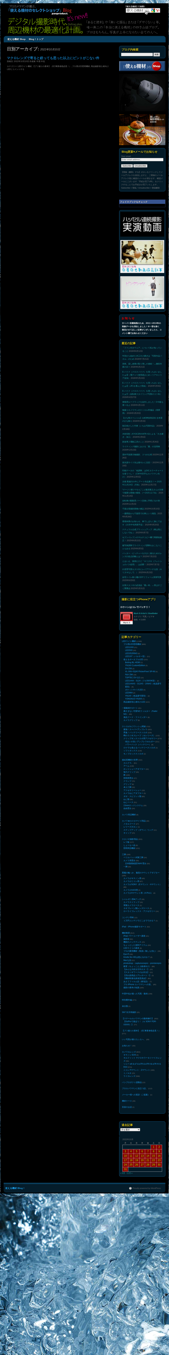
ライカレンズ (129, 1015)
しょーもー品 (129, 814)
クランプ (127, 759)
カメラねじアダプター (133, 769)
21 (147, 1097)
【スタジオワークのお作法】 (136, 924)
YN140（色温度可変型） (136, 686)
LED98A (129, 684)
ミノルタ (127, 1013)
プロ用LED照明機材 (81, 66)
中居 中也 (40, 61)
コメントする (18, 69)
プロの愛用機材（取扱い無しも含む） (140, 906)
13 (142, 1092)
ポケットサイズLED (134, 681)
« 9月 (122, 1110)
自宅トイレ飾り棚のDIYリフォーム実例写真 (141, 577)
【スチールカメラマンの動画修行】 (138, 965)
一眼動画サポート (130, 697)
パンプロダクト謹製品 (132, 1021)
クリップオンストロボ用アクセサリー (140, 723)
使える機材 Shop (16, 39)
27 (142, 1101)
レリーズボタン (130, 798)
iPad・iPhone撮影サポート (134, 885)
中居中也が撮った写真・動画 (135, 942)
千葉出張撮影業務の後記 (133, 509)
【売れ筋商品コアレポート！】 (137, 926)
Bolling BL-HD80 (132, 658)
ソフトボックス (130, 733)
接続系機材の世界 (130, 741)
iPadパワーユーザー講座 (134, 893)
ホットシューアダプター (134, 749)
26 (136, 1101)
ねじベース (128, 776)
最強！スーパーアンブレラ (135, 715)
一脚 (125, 832)
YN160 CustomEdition (135, 661)
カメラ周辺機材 (129, 787)
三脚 (124, 822)
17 (125, 1097)
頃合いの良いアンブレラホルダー (140, 725)
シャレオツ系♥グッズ (131, 861)
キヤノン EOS (129, 998)
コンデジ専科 (128, 877)
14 (147, 1092)
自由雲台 (127, 782)
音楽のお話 (127, 1044)
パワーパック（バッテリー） (138, 728)
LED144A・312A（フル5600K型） (140, 674)
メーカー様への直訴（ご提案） (136, 1032)
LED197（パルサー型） (135, 653)
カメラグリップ (130, 707)
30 (159, 1101)
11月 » (130, 1110)
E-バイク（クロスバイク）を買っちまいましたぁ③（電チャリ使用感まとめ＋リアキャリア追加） (142, 375)
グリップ (127, 761)
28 (147, 1101)
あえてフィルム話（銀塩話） (136, 931)
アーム (126, 746)
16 (159, 1092)
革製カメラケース (131, 866)
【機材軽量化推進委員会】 (135, 929)
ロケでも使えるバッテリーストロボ (139, 730)
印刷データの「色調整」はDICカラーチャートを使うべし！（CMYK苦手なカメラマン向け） (142, 473)
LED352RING (131, 651)
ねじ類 (126, 774)
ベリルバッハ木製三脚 (133, 825)
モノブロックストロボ (133, 736)
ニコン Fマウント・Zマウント (136, 1010)
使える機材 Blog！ (15, 1125)
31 (125, 1106)
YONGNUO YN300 (133, 689)
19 (136, 1097)
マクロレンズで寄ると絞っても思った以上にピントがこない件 (53, 58)
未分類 (125, 953)
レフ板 (126, 811)
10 (125, 1092)
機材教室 (126, 891)
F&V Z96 (129, 669)
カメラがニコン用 (131, 845)
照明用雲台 (128, 756)
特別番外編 (127, 948)
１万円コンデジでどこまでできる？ (139, 879)
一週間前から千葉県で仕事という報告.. (139, 513)
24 (125, 1101)
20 (142, 1097)
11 (131, 1092)
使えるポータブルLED (133, 656)
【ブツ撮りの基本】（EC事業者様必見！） (52, 66)
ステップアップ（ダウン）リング (138, 801)
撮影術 (126, 896)
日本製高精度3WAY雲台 (135, 830)
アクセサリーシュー (132, 766)
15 (153, 1092)
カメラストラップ (131, 864)
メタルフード (129, 796)
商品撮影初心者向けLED (134, 691)
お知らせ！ (127, 989)
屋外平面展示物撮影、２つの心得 (137, 454)
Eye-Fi (126, 909)
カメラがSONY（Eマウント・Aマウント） (142, 848)
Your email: (126, 156)
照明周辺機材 (129, 816)
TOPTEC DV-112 (132, 671)
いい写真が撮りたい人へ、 (134, 984)
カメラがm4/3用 (130, 853)
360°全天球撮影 (129, 959)
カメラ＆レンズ (129, 995)
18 (131, 1097)
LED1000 (129, 646)
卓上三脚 (127, 764)
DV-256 (128, 663)
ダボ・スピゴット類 (132, 772)
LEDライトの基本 (131, 904)
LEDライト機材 (25, 66)
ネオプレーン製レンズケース (136, 869)
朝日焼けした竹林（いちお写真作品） (139, 426)
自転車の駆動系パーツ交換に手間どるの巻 (141, 501)
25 (131, 1101)
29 (153, 1101)
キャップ (127, 803)
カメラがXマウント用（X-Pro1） (138, 855)
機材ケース (127, 1038)
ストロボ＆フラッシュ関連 (134, 713)
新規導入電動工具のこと (133, 442)
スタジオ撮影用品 (130, 809)
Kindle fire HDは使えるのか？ (136, 911)
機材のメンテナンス (132, 898)
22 (153, 1097)
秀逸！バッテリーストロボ (135, 718)
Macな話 (127, 914)
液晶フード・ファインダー (135, 705)
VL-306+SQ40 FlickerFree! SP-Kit (140, 666)
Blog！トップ (36, 39)
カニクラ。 (128, 744)
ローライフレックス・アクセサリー (139, 871)
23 (159, 1097)
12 (136, 1092)
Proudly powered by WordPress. (146, 1125)
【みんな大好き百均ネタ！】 (136, 921)
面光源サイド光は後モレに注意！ (137, 462)
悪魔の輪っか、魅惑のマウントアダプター (141, 838)
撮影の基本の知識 (131, 936)
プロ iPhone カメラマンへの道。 (138, 934)
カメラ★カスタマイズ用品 (134, 793)
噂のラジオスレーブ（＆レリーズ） (139, 720)
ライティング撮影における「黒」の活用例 (141, 446)
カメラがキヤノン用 (132, 843)
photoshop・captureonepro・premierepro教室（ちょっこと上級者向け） (142, 917)
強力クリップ (129, 751)
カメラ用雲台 (129, 827)
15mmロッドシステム (133, 779)
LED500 (129, 648)
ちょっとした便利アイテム (135, 901)
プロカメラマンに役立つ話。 (135, 1027)
